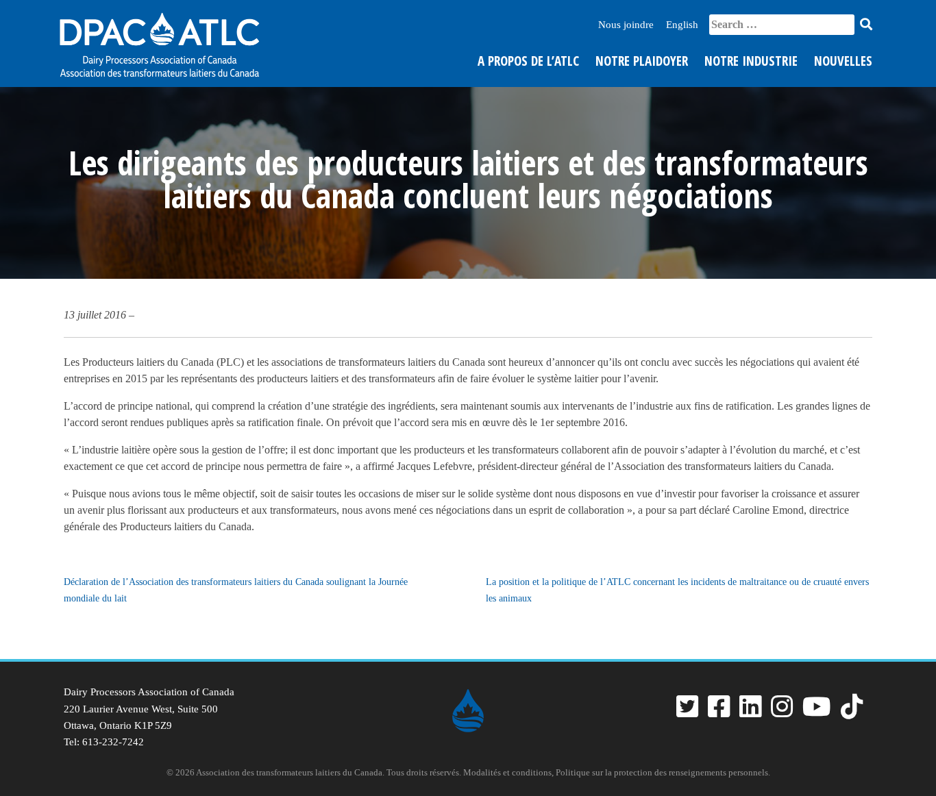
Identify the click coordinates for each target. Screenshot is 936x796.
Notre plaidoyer (641, 61)
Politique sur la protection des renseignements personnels (662, 772)
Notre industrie (751, 61)
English (682, 24)
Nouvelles (843, 61)
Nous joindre (626, 24)
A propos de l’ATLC (528, 61)
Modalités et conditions (507, 772)
